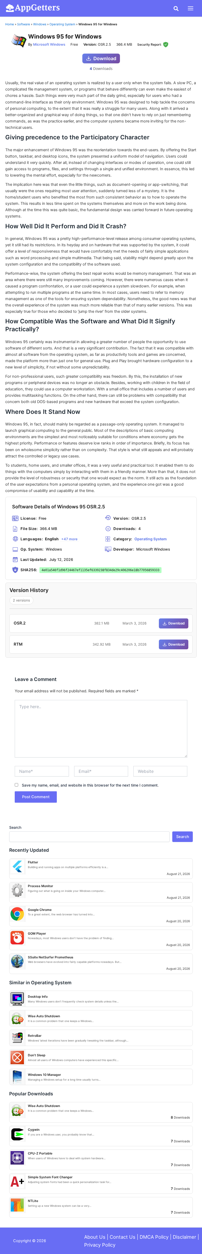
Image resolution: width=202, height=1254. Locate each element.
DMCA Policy (154, 1237)
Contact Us (122, 1237)
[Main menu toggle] (190, 8)
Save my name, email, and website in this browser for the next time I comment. (90, 785)
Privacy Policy (99, 1245)
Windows (39, 24)
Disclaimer (184, 1237)
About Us (94, 1237)
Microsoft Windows (49, 44)
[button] (176, 9)
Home (9, 24)
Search (15, 827)
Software (23, 24)
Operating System (62, 24)
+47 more (69, 539)
